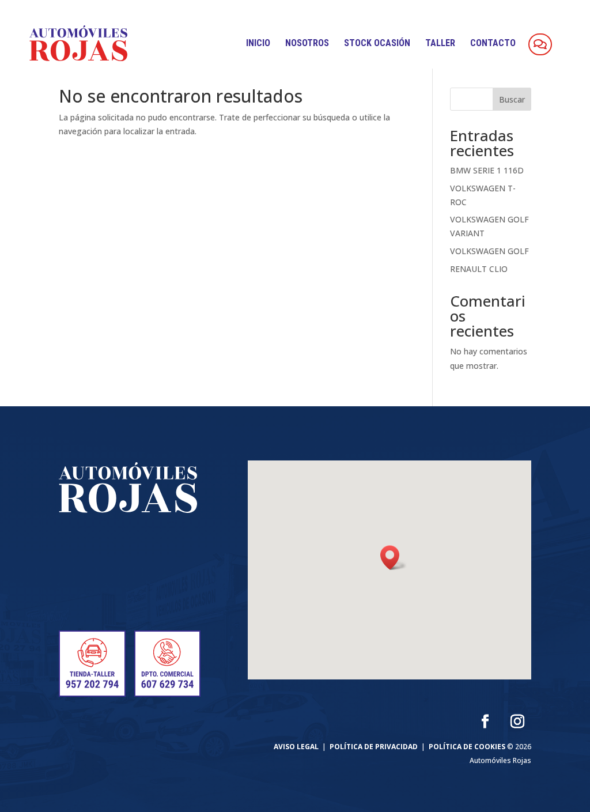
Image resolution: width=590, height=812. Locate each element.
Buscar (512, 99)
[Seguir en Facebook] (485, 721)
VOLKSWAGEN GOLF (489, 251)
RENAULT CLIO (479, 268)
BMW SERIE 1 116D (487, 170)
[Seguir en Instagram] (517, 721)
